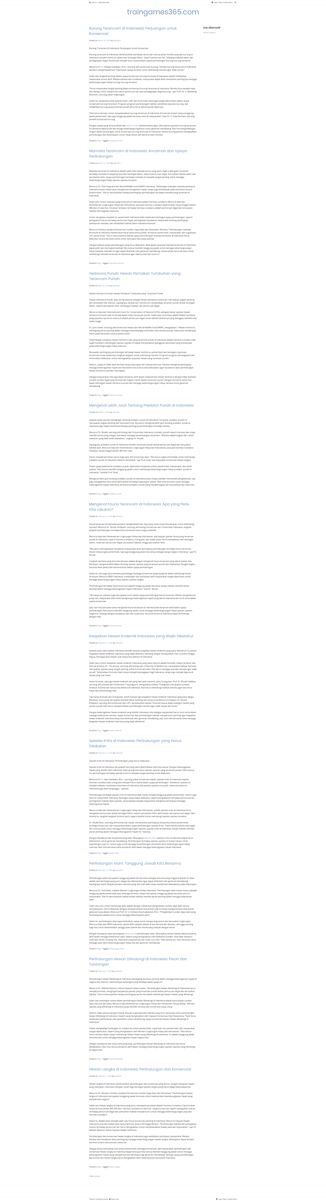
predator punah (115, 494)
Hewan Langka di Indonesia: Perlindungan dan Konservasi (140, 1069)
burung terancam (116, 140)
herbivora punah (115, 395)
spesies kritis (114, 853)
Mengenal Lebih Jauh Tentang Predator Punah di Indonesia (141, 405)
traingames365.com (163, 12)
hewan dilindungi (116, 1059)
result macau (209, 32)
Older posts (94, 1176)
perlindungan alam (116, 948)
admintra (117, 40)
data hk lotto (132, 125)
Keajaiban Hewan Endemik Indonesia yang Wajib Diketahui (141, 636)
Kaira (106, 1199)
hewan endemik (115, 730)
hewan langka (114, 1167)
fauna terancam (115, 625)
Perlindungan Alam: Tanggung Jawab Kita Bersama (135, 863)
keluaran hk (130, 933)
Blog (99, 140)
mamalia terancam (116, 263)
